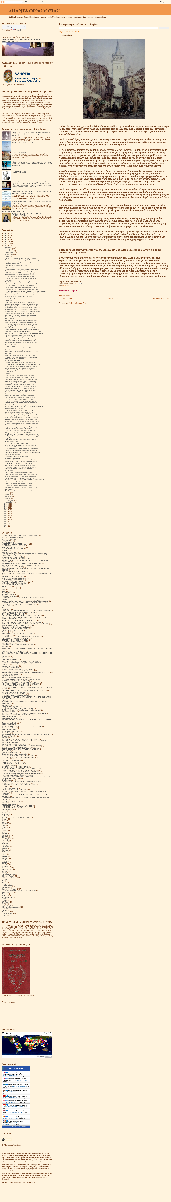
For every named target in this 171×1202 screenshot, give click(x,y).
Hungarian (5, 850)
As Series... (8, 373)
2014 (6, 514)
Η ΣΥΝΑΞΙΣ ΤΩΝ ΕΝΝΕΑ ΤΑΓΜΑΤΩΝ (16, 443)
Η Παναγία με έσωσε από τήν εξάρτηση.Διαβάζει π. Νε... (22, 289)
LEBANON (5, 864)
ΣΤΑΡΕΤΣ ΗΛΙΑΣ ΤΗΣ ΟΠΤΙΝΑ (12, 762)
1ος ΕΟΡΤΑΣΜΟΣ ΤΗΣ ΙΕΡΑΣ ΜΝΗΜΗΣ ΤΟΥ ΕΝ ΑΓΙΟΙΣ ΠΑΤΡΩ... (25, 406)
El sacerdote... (9, 371)
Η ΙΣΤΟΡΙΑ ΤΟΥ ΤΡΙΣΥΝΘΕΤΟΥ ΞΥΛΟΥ (15, 211)
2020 (6, 245)
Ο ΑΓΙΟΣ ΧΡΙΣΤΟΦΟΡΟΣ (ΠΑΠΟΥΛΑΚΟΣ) (16, 685)
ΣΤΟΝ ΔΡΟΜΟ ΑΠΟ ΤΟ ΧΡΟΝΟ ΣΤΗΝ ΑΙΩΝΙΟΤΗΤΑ (19, 770)
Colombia (5, 829)
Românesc (5, 887)
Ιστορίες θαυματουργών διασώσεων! (14, 641)
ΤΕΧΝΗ (4, 786)
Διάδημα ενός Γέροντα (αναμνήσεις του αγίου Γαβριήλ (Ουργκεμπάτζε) (25, 601)
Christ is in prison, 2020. (12, 458)
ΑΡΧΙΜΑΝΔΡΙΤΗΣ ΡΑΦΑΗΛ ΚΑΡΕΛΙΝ (14, 583)
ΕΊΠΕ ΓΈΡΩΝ (6, 606)
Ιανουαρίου (8, 502)
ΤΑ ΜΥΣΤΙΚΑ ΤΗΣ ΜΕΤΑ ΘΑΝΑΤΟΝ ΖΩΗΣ (15, 783)
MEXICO (5, 866)
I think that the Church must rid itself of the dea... (19, 399)
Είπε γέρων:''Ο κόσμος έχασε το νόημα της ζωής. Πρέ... (22, 351)
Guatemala (5, 847)
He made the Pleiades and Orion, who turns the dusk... (21, 324)
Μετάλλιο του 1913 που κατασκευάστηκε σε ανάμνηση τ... (22, 421)
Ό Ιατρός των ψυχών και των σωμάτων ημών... (19, 425)
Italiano (4, 858)
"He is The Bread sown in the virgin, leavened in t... (20, 328)
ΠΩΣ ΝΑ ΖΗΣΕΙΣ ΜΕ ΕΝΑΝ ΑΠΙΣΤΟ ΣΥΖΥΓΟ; (17, 747)
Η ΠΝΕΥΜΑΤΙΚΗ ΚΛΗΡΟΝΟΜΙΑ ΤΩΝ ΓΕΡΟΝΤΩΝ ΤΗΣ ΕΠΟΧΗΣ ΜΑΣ (25, 624)
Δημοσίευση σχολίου (65, 295)
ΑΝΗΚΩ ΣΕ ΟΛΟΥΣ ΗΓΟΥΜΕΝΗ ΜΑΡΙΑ (15, 558)
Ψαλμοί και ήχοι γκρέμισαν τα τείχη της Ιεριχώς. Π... (20, 472)
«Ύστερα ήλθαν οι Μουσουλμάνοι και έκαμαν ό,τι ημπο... (22, 419)
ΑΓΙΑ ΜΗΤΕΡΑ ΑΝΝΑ (9, 539)
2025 (6, 235)
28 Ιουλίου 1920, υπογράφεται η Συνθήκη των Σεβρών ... (22, 417)
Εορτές (4, 607)
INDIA (4, 851)
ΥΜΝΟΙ (4, 803)
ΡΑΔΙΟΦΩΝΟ (6, 751)
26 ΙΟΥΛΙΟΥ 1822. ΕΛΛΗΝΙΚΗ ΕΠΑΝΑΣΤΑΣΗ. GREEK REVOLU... (25, 480)
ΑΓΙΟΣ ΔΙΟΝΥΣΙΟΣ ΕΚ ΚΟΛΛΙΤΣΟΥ (13, 545)
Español (4, 842)
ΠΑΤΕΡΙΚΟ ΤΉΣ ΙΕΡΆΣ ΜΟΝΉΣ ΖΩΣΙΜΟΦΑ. (17, 715)
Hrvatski (4, 848)
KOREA (4, 863)
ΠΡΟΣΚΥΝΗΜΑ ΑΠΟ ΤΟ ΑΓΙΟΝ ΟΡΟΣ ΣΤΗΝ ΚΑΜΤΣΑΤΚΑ (21, 746)
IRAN (3, 853)
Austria (4, 816)
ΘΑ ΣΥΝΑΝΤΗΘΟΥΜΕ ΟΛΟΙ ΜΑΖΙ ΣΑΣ (15, 628)
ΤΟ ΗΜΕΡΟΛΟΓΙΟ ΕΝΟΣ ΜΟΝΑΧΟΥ (14, 790)
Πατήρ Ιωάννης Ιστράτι (9, 723)
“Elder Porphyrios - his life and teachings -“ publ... (20, 377)
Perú (3, 881)
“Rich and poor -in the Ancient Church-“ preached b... (21, 383)
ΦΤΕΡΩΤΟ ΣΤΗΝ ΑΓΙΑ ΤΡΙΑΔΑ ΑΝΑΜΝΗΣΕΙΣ (17, 806)
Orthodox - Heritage (8, 874)
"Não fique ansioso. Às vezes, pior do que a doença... (21, 375)
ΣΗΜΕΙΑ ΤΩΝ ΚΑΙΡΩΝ (9, 752)
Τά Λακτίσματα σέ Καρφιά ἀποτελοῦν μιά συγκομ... (20, 274)
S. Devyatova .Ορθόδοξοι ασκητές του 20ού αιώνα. (19, 890)
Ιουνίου (7, 493)
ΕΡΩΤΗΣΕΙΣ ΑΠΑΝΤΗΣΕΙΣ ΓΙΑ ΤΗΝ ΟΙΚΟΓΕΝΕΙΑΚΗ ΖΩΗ (21, 615)
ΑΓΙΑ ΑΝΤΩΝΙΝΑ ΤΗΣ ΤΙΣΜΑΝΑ (12, 537)
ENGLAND (5, 840)
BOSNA (4, 820)
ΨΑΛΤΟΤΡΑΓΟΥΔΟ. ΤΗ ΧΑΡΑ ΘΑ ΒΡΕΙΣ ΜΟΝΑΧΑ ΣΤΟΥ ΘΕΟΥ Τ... (26, 333)
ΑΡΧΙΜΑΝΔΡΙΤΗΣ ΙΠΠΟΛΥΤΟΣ (12, 576)
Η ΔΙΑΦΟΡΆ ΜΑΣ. (10, 447)
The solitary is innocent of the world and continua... (20, 315)
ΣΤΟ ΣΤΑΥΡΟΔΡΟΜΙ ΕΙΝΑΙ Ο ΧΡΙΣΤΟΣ (15, 767)
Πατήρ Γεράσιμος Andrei (10, 716)
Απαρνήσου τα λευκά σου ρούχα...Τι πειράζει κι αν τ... (21, 302)
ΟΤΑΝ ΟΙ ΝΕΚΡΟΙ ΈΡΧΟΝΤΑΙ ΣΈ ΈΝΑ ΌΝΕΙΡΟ (17, 708)
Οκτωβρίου (9, 251)
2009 (6, 524)
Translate (18, 30)
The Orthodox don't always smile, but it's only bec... (20, 491)
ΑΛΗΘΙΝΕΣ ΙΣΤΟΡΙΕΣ (9, 552)
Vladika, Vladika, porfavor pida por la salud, (18, 370)
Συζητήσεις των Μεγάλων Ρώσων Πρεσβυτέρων (17, 775)
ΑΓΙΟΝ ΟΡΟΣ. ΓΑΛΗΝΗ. (12, 361)
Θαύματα (5, 632)
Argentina (5, 812)
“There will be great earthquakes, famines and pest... (21, 482)
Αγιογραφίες (6, 541)
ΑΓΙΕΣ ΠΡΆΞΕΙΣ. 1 (10, 346)
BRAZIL (4, 822)
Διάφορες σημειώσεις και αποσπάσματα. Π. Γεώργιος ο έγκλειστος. (24, 602)
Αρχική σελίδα (113, 298)
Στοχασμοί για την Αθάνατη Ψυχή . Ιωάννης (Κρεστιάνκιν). (21, 773)
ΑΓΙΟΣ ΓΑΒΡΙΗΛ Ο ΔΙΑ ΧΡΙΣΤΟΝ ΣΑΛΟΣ (15, 544)
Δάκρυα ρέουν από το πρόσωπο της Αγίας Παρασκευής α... (23, 452)
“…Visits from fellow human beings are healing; (19, 485)
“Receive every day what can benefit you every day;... (21, 278)
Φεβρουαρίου (9, 500)
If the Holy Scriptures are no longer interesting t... (20, 395)
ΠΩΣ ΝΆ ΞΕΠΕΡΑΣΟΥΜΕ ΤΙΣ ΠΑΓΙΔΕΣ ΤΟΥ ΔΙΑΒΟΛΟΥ (20, 749)
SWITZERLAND (7, 897)
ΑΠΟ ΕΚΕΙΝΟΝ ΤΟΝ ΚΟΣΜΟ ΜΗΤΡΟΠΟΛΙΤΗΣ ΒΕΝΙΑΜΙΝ (21, 563)
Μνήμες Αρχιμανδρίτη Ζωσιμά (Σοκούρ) (15, 677)
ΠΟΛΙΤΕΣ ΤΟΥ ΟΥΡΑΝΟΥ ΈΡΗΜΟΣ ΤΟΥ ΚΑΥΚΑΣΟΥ (20, 739)
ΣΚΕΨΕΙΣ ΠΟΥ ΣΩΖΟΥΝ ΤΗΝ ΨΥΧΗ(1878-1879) (18, 755)
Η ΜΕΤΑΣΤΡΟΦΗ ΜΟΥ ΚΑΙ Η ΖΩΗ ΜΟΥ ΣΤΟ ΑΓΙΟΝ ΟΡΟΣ (21, 622)
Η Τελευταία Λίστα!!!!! (19, 152)
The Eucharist (9, 318)
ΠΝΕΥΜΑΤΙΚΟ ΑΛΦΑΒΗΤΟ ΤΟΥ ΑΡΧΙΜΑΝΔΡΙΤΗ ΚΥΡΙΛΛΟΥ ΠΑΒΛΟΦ (26, 734)
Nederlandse (6, 868)
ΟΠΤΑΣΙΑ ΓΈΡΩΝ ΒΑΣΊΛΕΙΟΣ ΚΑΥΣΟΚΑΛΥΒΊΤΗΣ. (20, 445)
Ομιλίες (4, 700)
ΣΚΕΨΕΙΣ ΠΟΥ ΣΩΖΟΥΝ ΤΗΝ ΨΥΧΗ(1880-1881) (18, 757)
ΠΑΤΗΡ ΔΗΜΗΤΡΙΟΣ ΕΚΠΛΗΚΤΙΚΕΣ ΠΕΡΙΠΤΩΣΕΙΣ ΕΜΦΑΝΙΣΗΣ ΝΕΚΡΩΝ (27, 720)
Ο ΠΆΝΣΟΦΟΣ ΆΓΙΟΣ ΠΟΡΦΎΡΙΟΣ (14, 694)
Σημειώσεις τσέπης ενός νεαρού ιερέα (14, 754)
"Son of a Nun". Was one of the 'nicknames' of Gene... (21, 287)
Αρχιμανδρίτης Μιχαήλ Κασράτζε (13, 580)
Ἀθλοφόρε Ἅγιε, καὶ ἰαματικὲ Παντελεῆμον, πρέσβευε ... (21, 474)
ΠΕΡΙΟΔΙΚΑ (6, 733)
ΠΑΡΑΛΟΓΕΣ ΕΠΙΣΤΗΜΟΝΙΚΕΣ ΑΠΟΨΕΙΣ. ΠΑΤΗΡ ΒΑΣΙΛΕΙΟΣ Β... (25, 291)
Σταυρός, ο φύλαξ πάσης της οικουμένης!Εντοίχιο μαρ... (21, 320)
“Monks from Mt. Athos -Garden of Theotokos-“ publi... (21, 379)
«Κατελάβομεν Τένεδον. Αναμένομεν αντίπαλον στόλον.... (22, 284)
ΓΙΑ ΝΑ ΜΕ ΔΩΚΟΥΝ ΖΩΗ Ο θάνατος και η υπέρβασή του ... (23, 273)
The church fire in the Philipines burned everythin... (20, 465)
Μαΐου (7, 494)
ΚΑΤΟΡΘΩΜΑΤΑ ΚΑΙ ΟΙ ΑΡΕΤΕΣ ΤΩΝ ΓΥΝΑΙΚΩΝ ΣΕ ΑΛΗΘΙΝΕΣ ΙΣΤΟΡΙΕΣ (27, 653)
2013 (6, 516)
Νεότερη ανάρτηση (65, 298)
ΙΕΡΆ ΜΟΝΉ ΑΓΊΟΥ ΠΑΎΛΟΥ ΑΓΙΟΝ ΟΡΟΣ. (18, 469)
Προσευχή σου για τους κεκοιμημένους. (15, 744)
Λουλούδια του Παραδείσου (11, 667)
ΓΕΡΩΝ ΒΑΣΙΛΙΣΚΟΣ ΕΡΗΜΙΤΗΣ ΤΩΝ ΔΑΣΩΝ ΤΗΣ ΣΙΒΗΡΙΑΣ (22, 597)
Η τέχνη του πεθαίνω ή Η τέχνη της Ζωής (15, 627)
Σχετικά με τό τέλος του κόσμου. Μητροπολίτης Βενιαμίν (20, 781)
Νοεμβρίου (8, 249)
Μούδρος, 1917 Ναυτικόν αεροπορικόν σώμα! (19, 326)
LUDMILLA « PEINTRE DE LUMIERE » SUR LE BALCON (22, 364)
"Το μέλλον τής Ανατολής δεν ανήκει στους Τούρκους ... (21, 461)
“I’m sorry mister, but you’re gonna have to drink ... (20, 276)
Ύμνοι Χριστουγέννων (9, 804)
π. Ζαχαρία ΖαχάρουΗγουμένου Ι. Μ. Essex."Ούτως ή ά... (22, 436)
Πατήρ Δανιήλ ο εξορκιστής (11, 718)
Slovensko (5, 894)
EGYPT (4, 837)
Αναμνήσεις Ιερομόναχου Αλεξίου (13, 557)
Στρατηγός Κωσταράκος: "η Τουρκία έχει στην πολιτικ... (21, 487)
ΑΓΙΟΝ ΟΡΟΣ (9, 471)
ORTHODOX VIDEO (8, 877)
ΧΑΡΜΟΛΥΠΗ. (9, 267)
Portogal (4, 884)
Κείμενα (4, 656)
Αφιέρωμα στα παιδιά (9, 588)
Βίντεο (4, 591)
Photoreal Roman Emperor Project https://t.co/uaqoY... (21, 450)
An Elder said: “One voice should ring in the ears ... (20, 428)
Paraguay (5, 879)
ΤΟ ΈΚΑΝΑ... (9, 489)
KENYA (4, 861)
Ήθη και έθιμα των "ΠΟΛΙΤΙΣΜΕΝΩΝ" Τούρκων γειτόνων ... (23, 307)
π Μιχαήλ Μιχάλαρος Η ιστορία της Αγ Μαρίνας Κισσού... (22, 293)
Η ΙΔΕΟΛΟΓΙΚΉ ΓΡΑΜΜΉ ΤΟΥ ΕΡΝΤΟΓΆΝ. (18, 463)
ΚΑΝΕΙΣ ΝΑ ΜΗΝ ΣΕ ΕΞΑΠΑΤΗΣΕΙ (13, 651)
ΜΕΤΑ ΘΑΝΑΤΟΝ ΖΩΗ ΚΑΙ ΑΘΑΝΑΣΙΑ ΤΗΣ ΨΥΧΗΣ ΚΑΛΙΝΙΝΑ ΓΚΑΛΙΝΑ (26, 672)
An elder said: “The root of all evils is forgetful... (19, 432)
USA (3, 904)
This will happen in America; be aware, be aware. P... (21, 388)
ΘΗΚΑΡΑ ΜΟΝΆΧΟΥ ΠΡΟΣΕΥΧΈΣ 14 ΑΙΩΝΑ (17, 633)
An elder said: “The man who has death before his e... (21, 295)
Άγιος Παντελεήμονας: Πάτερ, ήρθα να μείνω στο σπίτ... (22, 439)
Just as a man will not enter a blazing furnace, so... (20, 355)
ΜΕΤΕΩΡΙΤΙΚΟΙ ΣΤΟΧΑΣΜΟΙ (11, 674)
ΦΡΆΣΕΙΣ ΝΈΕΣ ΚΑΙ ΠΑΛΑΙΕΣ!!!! (23, 142)
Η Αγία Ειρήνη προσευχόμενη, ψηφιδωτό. (17, 438)
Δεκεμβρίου (9, 247)
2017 (6, 508)
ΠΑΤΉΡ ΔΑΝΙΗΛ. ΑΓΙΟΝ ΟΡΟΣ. (14, 359)
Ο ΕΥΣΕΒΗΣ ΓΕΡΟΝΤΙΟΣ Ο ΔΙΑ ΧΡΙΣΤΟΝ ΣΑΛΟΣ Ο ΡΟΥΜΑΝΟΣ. (24, 690)
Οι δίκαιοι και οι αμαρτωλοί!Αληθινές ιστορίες (17, 695)
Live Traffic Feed (16, 1069)
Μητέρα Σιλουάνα (7, 676)
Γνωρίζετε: (5, 599)
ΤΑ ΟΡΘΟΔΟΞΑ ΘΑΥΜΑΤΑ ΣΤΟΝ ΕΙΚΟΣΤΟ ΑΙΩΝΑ (18, 785)
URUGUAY (5, 902)
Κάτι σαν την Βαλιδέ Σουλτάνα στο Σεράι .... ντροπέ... (21, 258)
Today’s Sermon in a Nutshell (14, 408)
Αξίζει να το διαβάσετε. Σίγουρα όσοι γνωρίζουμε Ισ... (21, 401)
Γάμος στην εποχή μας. (12, 263)
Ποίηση (4, 737)
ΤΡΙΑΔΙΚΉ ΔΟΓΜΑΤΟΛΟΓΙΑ (11, 801)
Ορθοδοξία (5, 705)
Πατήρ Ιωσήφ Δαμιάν (9, 724)
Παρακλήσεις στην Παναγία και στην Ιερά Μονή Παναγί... (22, 269)
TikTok (4, 900)
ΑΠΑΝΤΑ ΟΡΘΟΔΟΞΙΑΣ (34, 10)
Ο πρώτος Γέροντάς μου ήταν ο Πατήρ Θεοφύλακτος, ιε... (22, 271)
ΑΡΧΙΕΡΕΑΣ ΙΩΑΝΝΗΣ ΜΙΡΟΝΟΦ (13, 571)
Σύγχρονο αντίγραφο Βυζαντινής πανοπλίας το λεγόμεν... (22, 427)
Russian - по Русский (9, 889)
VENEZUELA (6, 905)
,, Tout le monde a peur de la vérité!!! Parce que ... (20, 313)
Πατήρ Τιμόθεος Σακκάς (10, 729)
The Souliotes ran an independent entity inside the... (20, 282)
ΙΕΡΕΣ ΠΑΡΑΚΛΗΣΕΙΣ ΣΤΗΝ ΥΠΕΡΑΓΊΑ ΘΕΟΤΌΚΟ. (21, 403)
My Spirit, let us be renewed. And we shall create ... (20, 296)
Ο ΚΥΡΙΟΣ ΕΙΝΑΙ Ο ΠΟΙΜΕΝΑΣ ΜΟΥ (14, 692)
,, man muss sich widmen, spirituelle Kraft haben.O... (21, 348)
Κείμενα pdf (5, 658)
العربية (4, 915)
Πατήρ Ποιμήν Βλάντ (9, 728)
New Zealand (6, 869)
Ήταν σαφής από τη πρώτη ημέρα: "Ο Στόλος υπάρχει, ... (22, 414)
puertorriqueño (7, 886)
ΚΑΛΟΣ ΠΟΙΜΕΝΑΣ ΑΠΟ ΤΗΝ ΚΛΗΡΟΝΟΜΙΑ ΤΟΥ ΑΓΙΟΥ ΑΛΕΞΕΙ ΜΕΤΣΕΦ (27, 648)
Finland (4, 845)
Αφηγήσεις (5, 586)
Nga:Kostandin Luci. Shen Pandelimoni (16, 456)
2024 (6, 237)
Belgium (4, 819)
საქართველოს (7, 913)
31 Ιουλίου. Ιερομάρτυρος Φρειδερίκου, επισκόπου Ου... (22, 304)
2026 (6, 233)
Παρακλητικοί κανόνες (9, 711)
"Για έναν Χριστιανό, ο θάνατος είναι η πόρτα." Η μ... (20, 335)
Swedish (5, 895)
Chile (3, 825)
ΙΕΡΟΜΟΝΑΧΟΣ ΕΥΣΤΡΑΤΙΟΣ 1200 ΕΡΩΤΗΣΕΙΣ (18, 638)
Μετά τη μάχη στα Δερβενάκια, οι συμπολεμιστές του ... (21, 476)
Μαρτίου (8, 498)
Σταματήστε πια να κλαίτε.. (13, 454)
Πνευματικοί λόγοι (8, 736)
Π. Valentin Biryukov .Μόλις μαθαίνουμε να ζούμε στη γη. (21, 710)
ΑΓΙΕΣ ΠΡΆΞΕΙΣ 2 (10, 344)
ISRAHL (4, 856)
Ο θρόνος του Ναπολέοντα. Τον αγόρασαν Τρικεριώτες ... (22, 434)
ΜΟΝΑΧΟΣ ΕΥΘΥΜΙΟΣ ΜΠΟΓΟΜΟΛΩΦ (15, 681)
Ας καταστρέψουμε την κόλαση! (12, 584)
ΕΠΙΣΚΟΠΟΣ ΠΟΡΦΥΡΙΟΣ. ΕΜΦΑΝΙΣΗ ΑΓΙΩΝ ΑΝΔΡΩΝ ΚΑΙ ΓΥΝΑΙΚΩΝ (26, 611)
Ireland (4, 855)
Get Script (8, 1126)
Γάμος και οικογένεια (9, 596)
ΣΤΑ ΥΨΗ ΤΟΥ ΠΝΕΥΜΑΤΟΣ (11, 760)
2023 (6, 239)
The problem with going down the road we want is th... (21, 412)
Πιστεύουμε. (8, 300)
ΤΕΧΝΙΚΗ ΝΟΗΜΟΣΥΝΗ (10, 788)
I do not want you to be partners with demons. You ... (21, 390)
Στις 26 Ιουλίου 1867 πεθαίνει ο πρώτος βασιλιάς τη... (21, 478)
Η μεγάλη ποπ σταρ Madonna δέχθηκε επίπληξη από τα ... (23, 329)
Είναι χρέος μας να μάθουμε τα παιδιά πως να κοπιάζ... (21, 262)
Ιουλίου (7, 256)
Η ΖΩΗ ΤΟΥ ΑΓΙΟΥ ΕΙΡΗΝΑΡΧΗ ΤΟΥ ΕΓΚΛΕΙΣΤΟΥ (19, 620)
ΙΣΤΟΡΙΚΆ (66, 285)
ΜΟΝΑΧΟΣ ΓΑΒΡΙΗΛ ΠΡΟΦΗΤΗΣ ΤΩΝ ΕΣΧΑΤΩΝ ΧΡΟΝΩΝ (22, 679)
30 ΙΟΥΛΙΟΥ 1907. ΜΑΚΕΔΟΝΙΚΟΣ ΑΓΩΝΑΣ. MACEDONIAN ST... (25, 331)
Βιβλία (4, 589)
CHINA (4, 827)
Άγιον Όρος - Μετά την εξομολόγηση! (16, 405)
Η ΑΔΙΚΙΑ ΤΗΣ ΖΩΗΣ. (19, 172)
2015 (6, 512)
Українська (5, 912)
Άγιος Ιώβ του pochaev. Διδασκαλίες (14, 547)
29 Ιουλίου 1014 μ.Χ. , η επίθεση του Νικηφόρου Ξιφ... (21, 322)
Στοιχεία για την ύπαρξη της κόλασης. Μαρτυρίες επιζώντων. (22, 768)
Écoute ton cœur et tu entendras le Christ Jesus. (20, 368)
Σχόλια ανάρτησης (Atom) (78, 303)
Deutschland (6, 835)
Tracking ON (22, 1126)
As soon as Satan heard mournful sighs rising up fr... (21, 317)
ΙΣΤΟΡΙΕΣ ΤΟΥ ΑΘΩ (8, 643)
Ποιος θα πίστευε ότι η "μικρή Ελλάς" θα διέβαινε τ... (20, 285)
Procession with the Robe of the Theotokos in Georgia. (21, 423)
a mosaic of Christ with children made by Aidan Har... (21, 460)
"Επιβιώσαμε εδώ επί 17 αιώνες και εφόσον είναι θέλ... (21, 467)
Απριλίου (8, 496)
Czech (4, 832)
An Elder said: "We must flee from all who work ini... (20, 397)
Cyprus (4, 830)
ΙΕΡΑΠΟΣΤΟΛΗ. (7, 635)
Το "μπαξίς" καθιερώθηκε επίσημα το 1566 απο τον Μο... (22, 306)
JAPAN (4, 860)
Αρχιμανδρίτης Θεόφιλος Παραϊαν (13, 1106)
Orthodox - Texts (7, 876)
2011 (6, 520)
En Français (6, 838)
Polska (4, 882)
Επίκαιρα (5, 609)
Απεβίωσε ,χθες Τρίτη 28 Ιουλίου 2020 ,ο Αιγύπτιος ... (21, 362)
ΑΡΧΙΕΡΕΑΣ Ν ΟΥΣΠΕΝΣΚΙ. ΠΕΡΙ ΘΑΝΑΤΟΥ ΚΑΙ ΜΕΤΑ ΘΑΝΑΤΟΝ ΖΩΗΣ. (26, 573)
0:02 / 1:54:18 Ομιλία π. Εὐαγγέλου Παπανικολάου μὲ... (22, 430)
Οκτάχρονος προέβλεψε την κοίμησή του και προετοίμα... (22, 448)
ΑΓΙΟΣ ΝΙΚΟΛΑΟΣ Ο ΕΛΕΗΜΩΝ (12, 549)
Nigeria (4, 871)
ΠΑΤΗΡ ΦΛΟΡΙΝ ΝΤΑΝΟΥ (10, 731)
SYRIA (4, 899)
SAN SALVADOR (7, 892)
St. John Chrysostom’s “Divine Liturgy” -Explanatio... (21, 381)
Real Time (15, 1126)
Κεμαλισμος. (66, 35)
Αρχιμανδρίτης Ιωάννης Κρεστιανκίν (14, 578)
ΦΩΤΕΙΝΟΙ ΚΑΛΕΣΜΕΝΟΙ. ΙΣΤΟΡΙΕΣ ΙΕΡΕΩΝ (17, 807)
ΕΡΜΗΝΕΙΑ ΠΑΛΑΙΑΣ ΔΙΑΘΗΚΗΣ (13, 614)
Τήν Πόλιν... (8, 353)
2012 (6, 518)
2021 (6, 243)
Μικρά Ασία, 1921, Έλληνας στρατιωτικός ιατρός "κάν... (21, 342)
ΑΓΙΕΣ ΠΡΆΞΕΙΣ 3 (10, 298)
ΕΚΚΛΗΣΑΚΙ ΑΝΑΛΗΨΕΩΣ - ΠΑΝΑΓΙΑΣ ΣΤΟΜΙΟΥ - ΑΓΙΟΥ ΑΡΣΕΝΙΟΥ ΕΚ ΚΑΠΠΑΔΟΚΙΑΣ (31, 192)
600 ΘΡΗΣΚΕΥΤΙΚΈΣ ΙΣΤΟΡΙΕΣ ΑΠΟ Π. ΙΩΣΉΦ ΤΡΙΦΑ (20, 536)
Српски (4, 910)
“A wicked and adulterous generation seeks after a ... (21, 410)
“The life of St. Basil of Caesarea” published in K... (20, 384)
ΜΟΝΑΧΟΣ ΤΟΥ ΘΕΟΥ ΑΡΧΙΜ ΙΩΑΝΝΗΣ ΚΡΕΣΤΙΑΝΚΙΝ (20, 684)
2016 (6, 510)
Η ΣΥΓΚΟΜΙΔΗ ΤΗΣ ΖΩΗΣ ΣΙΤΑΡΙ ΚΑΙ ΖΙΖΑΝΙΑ (17, 625)
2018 (6, 506)
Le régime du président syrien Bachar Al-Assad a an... (21, 366)
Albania (4, 811)
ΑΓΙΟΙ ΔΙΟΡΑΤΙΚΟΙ (8, 542)
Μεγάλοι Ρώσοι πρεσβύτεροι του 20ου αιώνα (17, 669)
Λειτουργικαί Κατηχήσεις (10, 666)
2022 (6, 241)
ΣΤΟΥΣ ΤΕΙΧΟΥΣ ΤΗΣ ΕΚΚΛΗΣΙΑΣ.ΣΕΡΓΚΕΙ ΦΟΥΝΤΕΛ (20, 772)
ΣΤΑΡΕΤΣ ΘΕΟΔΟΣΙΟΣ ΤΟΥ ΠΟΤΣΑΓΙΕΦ (15, 764)
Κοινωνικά (5, 664)
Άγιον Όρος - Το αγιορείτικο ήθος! (15, 350)
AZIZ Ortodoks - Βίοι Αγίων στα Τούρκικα (15, 817)
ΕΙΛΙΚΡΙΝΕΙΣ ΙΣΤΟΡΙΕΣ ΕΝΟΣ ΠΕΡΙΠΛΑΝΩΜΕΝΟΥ (19, 604)
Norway (4, 873)
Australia (5, 814)
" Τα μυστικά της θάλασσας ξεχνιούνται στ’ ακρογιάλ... (21, 394)
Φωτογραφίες (6, 809)
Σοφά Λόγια (5, 759)
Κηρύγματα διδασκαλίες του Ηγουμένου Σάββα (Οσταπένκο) (22, 663)
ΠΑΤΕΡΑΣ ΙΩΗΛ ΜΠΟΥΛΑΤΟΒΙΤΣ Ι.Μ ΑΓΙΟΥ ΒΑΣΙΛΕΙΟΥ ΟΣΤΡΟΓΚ (24, 713)
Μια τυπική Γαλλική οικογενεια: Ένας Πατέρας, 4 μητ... (21, 416)
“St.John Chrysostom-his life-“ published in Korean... (21, 386)
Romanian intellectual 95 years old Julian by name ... (21, 392)
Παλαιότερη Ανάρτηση (161, 298)
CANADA (5, 824)
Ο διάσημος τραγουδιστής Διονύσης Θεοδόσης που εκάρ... (22, 260)
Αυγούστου (8, 254)
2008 (6, 526)
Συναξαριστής (6, 780)
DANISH (4, 834)
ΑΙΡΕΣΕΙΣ (5, 550)
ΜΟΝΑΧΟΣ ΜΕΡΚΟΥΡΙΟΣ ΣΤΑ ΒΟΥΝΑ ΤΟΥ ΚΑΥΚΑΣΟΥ (20, 682)
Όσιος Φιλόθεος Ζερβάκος (10, 707)
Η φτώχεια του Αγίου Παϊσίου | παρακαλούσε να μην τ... (21, 339)
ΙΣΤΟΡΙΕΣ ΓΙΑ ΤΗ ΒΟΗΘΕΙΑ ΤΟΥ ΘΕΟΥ (15, 640)
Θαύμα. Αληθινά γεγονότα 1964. (12, 630)
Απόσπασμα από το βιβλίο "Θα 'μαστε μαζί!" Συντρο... (21, 340)
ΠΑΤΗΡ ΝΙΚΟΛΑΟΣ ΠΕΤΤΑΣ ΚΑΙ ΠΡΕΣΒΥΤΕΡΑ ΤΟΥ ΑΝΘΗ (21, 726)
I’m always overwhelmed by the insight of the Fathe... (21, 357)
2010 (6, 522)
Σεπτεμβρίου (9, 252)
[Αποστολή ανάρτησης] (80, 283)
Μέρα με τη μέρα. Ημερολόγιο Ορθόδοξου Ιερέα (17, 671)
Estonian (5, 843)
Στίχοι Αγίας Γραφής (8, 765)
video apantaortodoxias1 (10, 907)
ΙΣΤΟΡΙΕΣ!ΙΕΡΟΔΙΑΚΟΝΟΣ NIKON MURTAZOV (17, 645)
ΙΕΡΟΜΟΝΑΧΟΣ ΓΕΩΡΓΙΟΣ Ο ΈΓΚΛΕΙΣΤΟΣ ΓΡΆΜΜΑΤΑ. (21, 637)
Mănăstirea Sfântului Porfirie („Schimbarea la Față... (20, 337)
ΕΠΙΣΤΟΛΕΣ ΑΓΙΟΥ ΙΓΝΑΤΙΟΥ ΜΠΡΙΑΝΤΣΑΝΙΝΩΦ (19, 612)
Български (5, 908)
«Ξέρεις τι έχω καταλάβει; (12, 441)
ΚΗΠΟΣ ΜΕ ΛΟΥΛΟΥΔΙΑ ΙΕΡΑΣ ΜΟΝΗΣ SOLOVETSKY (20, 661)
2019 (6, 504)
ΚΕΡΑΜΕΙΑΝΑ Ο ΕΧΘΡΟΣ (10, 659)
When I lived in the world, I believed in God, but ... (20, 483)
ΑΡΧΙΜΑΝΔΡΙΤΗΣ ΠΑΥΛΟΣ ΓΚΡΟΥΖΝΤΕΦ (16, 581)
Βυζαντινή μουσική (8, 594)
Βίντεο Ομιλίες (6, 593)
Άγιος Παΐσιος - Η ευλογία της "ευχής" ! (16, 265)
